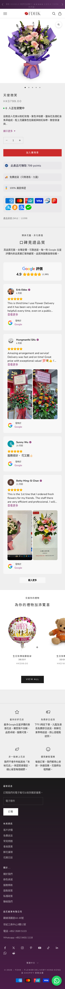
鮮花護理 (8, 852)
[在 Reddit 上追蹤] (13, 953)
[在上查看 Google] (11, 291)
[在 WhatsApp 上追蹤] (5, 953)
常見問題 (8, 841)
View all (32, 679)
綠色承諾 (8, 879)
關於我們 (8, 874)
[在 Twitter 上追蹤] (13, 947)
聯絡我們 (8, 901)
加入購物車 (32, 152)
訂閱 (10, 811)
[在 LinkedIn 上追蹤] (57, 947)
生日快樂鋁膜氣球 (22, 658)
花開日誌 (8, 857)
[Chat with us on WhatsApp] (57, 981)
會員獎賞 (8, 846)
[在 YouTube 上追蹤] (39, 947)
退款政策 (8, 890)
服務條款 (8, 885)
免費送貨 (8, 835)
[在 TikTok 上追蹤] (48, 947)
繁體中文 (30, 963)
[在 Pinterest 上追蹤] (31, 947)
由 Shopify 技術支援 (32, 973)
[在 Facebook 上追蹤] (5, 947)
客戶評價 (8, 830)
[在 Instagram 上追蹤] (22, 947)
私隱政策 (8, 896)
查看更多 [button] (13, 314)
